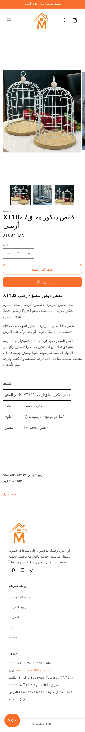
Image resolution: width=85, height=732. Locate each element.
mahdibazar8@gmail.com (36, 670)
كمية (6, 245)
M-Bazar (47, 723)
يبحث (12, 627)
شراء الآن (42, 282)
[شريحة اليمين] (80, 196)
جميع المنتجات (18, 607)
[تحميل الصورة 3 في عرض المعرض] (64, 195)
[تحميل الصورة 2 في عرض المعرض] (42, 195)
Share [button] (12, 494)
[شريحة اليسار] (5, 196)
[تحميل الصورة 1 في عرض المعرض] (20, 195)
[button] (9, 20)
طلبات (13, 637)
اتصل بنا (14, 617)
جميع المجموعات (19, 597)
